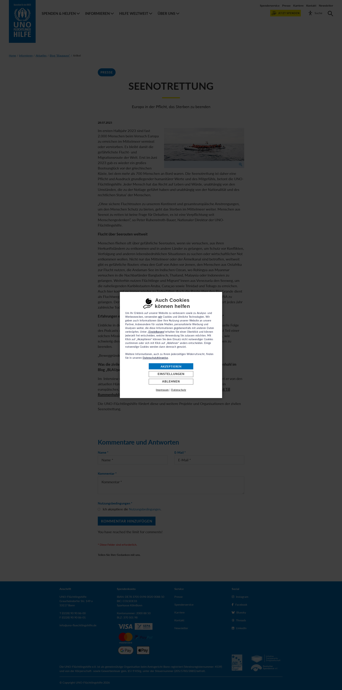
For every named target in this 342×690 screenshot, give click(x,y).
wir (160, 316)
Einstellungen (171, 374)
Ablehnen (171, 381)
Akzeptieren (171, 366)
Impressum (162, 390)
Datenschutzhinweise (155, 357)
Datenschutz (178, 390)
